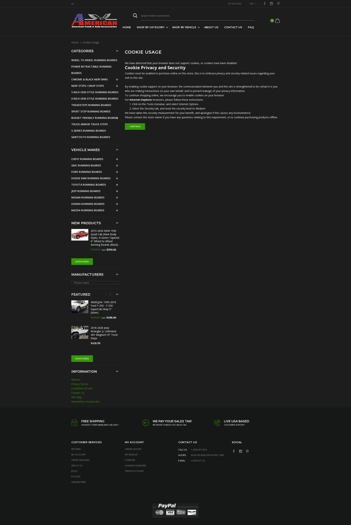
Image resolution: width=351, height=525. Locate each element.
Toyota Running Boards (88, 184)
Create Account (134, 471)
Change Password (135, 465)
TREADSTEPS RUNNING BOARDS (91, 105)
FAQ (251, 27)
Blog (74, 471)
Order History (133, 449)
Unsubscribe (78, 482)
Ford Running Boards (86, 172)
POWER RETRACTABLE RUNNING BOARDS (91, 70)
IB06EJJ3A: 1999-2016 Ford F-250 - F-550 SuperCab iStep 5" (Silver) (103, 307)
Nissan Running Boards (87, 197)
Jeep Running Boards (85, 191)
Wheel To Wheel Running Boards (94, 60)
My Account (78, 454)
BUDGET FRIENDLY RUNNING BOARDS (94, 118)
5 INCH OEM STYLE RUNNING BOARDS (94, 92)
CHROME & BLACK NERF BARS (89, 79)
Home (127, 27)
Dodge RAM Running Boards (90, 178)
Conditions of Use (82, 388)
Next (110, 294)
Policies (75, 476)
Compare (130, 460)
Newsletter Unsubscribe (85, 401)
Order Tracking (80, 460)
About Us (211, 27)
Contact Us (233, 27)
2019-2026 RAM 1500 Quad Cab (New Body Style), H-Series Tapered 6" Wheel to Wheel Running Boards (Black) (105, 237)
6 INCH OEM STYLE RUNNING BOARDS (94, 98)
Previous (105, 294)
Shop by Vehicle (184, 27)
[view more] (82, 261)
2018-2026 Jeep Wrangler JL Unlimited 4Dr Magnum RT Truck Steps (104, 333)
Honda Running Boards (87, 204)
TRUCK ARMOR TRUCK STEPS (89, 124)
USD (251, 3)
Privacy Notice (79, 384)
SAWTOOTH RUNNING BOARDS (90, 137)
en (72, 3)
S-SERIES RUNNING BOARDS (88, 130)
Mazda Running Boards (87, 210)
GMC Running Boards (86, 165)
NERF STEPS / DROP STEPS (87, 86)
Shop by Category (150, 27)
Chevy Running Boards (87, 159)
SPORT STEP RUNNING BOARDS (90, 111)
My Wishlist (131, 454)
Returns (75, 379)
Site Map (76, 397)
